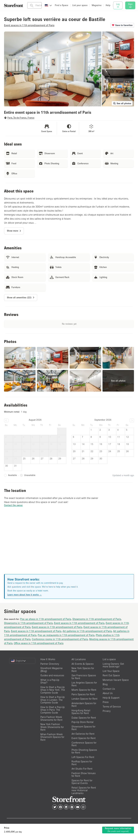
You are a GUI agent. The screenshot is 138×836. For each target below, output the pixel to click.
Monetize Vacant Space (116, 679)
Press (106, 702)
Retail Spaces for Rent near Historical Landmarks (84, 790)
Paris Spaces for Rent (83, 694)
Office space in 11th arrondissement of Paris (38, 643)
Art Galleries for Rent (83, 733)
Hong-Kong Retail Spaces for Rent (81, 712)
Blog (105, 684)
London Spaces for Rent (84, 698)
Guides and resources (52, 675)
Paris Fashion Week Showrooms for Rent (51, 718)
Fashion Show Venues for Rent (84, 774)
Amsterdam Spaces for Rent (84, 704)
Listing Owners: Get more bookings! (113, 665)
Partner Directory (49, 663)
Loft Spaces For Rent (83, 757)
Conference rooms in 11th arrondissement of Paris (60, 639)
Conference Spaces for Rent (84, 744)
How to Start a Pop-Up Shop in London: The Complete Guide (52, 700)
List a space (109, 659)
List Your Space (111, 671)
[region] (69, 544)
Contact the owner (13, 505)
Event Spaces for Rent (84, 738)
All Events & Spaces (83, 663)
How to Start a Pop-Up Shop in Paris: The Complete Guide (52, 710)
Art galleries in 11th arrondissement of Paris (87, 630)
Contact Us (109, 688)
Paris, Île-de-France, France (20, 117)
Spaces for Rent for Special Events (82, 782)
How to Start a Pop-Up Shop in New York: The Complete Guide (52, 690)
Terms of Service (112, 706)
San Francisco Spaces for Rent (84, 677)
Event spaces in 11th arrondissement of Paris (79, 622)
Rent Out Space (111, 675)
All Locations (79, 659)
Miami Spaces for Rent (84, 689)
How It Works (47, 659)
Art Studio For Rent (82, 768)
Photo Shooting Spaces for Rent (84, 751)
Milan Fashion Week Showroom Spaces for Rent (52, 737)
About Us (108, 693)
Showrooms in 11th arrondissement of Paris (96, 618)
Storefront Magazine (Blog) (51, 669)
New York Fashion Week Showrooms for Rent (52, 727)
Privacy (107, 711)
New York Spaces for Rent (83, 669)
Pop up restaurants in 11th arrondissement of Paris (66, 635)
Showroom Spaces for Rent (83, 728)
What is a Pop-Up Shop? (49, 681)
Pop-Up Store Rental (83, 722)
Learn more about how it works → (24, 594)
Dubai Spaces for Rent (84, 717)
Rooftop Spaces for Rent (82, 763)
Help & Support (111, 697)
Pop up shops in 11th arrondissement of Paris (45, 618)
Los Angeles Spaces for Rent (84, 684)
